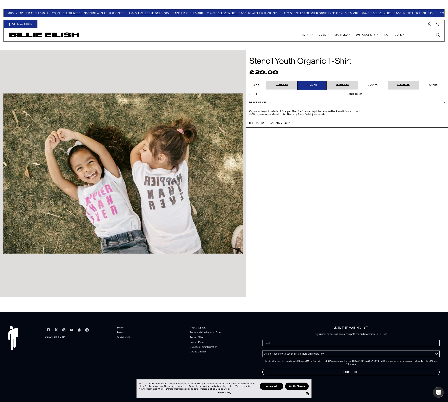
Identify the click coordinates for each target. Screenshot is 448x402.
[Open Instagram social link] (64, 330)
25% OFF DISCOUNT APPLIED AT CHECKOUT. (79, 13)
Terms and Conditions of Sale (205, 332)
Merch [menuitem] (306, 34)
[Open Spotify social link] (87, 330)
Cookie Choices (198, 351)
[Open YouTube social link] (71, 330)
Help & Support (198, 327)
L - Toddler (282, 85)
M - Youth (373, 85)
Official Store (22, 24)
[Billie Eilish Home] (44, 34)
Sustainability (124, 337)
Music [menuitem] (322, 34)
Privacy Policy (197, 342)
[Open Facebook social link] (48, 330)
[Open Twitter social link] (56, 330)
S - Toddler (403, 85)
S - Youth (434, 85)
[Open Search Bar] (438, 35)
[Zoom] (123, 173)
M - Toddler (342, 85)
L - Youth (312, 85)
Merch (120, 332)
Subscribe (351, 372)
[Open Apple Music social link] (79, 330)
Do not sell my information (203, 347)
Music (120, 327)
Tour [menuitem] (387, 34)
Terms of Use (197, 337)
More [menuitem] (398, 34)
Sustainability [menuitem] (366, 34)
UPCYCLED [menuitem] (341, 34)
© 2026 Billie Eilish (55, 336)
